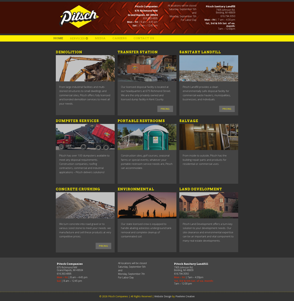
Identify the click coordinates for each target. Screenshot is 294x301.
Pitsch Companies (80, 16)
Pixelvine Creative (185, 296)
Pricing (165, 108)
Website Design (163, 296)
